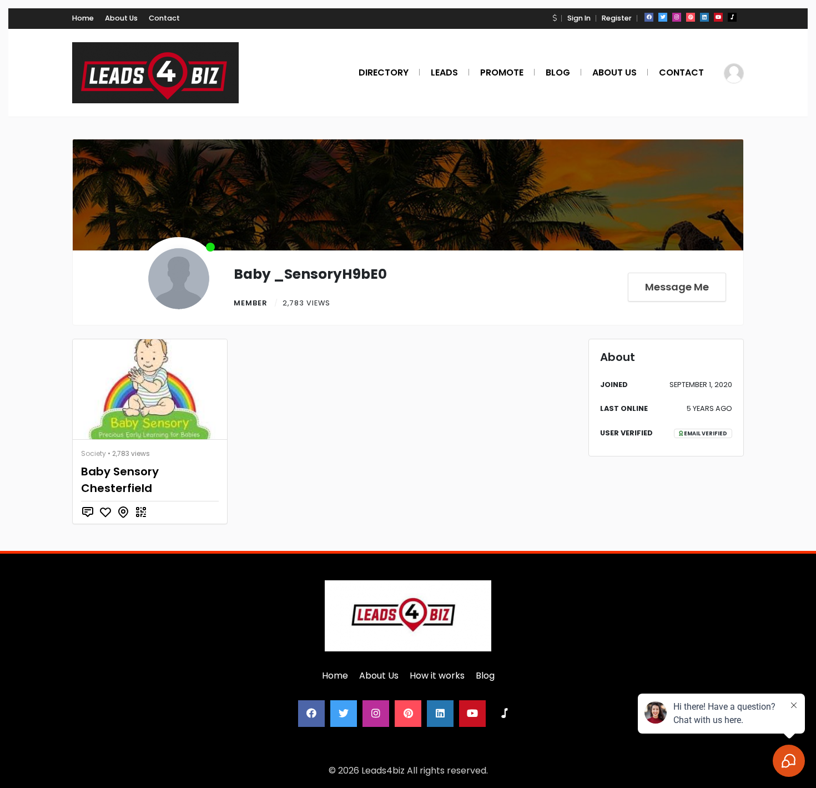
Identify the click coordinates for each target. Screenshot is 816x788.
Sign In (579, 18)
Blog (485, 675)
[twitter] (662, 17)
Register (617, 18)
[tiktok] (732, 17)
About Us (121, 18)
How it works (437, 675)
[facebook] (648, 17)
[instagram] (676, 17)
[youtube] (718, 17)
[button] (554, 18)
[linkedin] (704, 17)
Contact (164, 18)
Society (93, 453)
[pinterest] (690, 17)
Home (83, 18)
